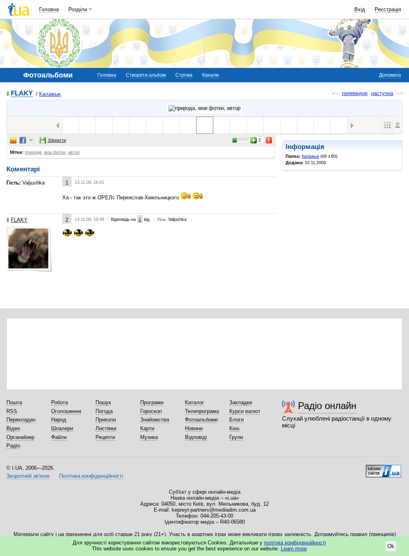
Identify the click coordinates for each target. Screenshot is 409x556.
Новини (194, 428)
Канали (210, 75)
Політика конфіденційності (91, 476)
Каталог (194, 402)
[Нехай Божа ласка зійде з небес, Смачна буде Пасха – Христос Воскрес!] (87, 125)
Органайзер (20, 437)
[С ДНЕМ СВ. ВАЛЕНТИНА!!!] (154, 125)
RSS (11, 411)
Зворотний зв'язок (28, 476)
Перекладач (21, 420)
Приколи (105, 420)
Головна (49, 9)
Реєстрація (388, 9)
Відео (13, 428)
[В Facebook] (23, 140)
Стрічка (184, 75)
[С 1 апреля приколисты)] (120, 125)
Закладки (240, 402)
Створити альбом (146, 75)
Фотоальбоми (201, 420)
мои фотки (55, 152)
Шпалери (62, 428)
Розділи (77, 9)
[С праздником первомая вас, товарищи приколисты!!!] (70, 125)
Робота (59, 402)
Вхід (359, 9)
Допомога (390, 75)
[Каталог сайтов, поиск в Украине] (383, 468)
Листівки (105, 428)
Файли (59, 437)
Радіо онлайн (327, 405)
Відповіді (196, 437)
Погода (104, 411)
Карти (147, 428)
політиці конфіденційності (295, 543)
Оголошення (66, 411)
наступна (382, 93)
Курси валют (244, 411)
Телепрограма (202, 411)
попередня (354, 93)
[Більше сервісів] (31, 140)
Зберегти (57, 140)
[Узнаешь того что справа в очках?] (104, 125)
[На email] (13, 140)
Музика (149, 437)
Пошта (14, 402)
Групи (236, 437)
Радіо (13, 446)
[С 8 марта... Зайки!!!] (137, 125)
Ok (390, 546)
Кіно (234, 428)
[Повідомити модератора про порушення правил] (269, 140)
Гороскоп (151, 411)
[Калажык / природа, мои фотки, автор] (204, 108)
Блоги (236, 420)
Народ (58, 420)
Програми (151, 402)
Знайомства (154, 420)
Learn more (294, 549)
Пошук (103, 402)
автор (73, 152)
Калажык (50, 94)
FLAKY (22, 93)
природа (33, 152)
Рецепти (105, 437)
